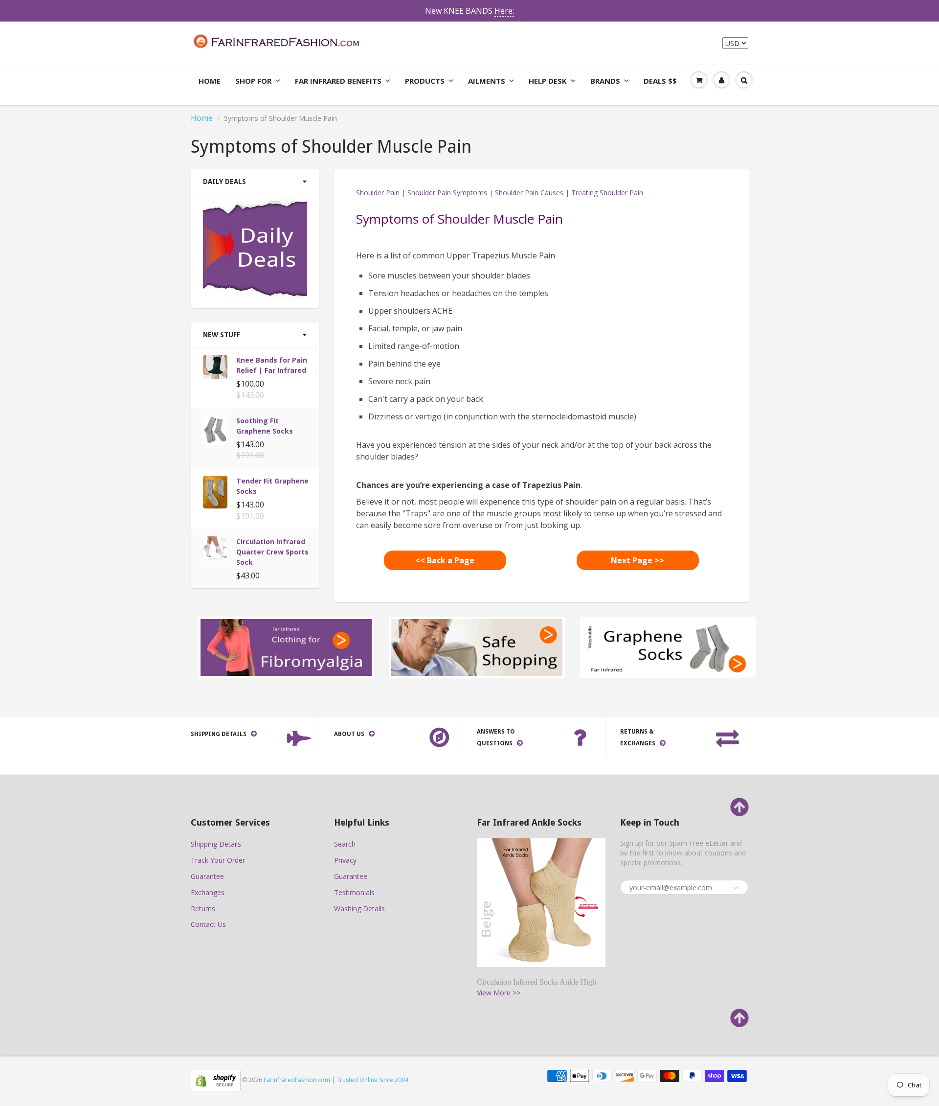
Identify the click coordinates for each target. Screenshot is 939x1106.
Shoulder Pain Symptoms (447, 192)
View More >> (498, 992)
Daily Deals (224, 181)
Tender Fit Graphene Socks (272, 486)
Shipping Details (216, 844)
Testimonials (354, 892)
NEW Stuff (221, 335)
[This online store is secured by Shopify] (216, 1080)
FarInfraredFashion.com (297, 1080)
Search (345, 844)
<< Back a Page (444, 560)
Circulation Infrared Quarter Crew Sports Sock (272, 552)
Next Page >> (637, 560)
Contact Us (208, 924)
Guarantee (207, 876)
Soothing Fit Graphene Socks (264, 426)
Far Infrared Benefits (338, 81)
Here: (504, 10)
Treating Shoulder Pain (607, 192)
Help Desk (548, 81)
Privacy (345, 860)
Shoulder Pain (378, 192)
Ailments (486, 81)
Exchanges (207, 892)
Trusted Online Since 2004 (372, 1080)
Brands (605, 81)
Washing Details (359, 908)
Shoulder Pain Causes (529, 192)
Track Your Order (218, 860)
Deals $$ (660, 81)
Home (210, 81)
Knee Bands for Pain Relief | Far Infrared (271, 365)
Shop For (253, 81)
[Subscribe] (736, 888)
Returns (203, 908)
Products (425, 81)
